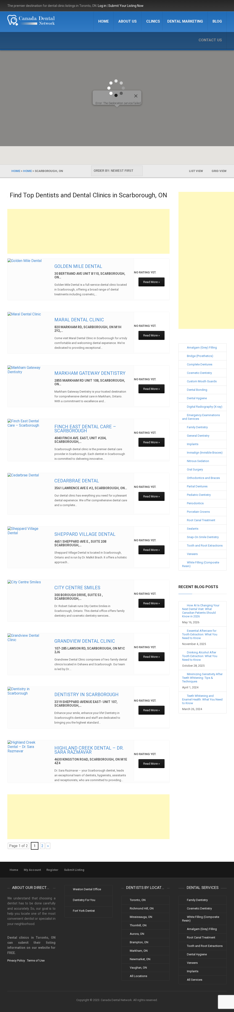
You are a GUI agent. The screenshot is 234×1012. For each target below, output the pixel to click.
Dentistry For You (84, 900)
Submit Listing (74, 870)
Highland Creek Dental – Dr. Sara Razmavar (89, 750)
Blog (217, 21)
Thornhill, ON (138, 925)
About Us (127, 21)
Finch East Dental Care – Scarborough (85, 428)
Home (103, 21)
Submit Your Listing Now (126, 6)
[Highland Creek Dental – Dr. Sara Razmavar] (27, 746)
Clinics (153, 21)
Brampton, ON (139, 942)
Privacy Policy (16, 960)
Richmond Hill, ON (142, 908)
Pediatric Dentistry (199, 495)
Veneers (192, 554)
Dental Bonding (197, 389)
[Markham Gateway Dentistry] (27, 369)
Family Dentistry (197, 427)
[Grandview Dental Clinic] (27, 637)
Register (52, 870)
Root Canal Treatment (201, 520)
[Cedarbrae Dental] (27, 475)
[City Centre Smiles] (27, 582)
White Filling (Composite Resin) (200, 564)
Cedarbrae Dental (76, 481)
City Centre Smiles (77, 587)
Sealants (192, 528)
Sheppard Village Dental (84, 534)
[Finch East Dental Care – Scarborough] (27, 423)
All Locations (138, 976)
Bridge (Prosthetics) (200, 356)
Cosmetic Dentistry (199, 373)
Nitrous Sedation (198, 461)
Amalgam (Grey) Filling (202, 347)
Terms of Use (36, 960)
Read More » (151, 282)
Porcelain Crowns (198, 511)
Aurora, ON (137, 933)
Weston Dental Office (87, 889)
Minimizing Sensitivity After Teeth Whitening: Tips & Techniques (202, 677)
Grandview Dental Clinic (84, 641)
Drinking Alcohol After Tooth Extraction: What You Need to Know (199, 656)
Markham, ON (139, 950)
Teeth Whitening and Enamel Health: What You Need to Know (202, 699)
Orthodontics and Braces (203, 478)
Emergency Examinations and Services (201, 416)
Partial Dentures (197, 486)
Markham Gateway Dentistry (89, 373)
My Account (32, 870)
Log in (102, 6)
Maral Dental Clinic (79, 319)
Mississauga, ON (141, 917)
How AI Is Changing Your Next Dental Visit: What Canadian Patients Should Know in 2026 (200, 611)
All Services (194, 979)
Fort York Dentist (84, 910)
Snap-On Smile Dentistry (203, 537)
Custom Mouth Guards (202, 381)
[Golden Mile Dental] (27, 261)
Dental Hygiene (197, 398)
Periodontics (195, 503)
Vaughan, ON (138, 967)
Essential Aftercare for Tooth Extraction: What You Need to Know (199, 634)
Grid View (219, 171)
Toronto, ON (138, 900)
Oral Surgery (195, 469)
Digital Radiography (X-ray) (204, 406)
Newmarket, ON (140, 959)
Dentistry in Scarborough (86, 694)
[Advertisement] (88, 231)
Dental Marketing (185, 21)
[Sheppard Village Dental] (27, 530)
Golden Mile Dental (78, 266)
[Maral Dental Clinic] (27, 314)
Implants (192, 444)
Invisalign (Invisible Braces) (205, 452)
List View (196, 171)
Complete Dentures (199, 364)
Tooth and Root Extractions (205, 545)
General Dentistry (198, 435)
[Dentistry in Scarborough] (27, 691)
